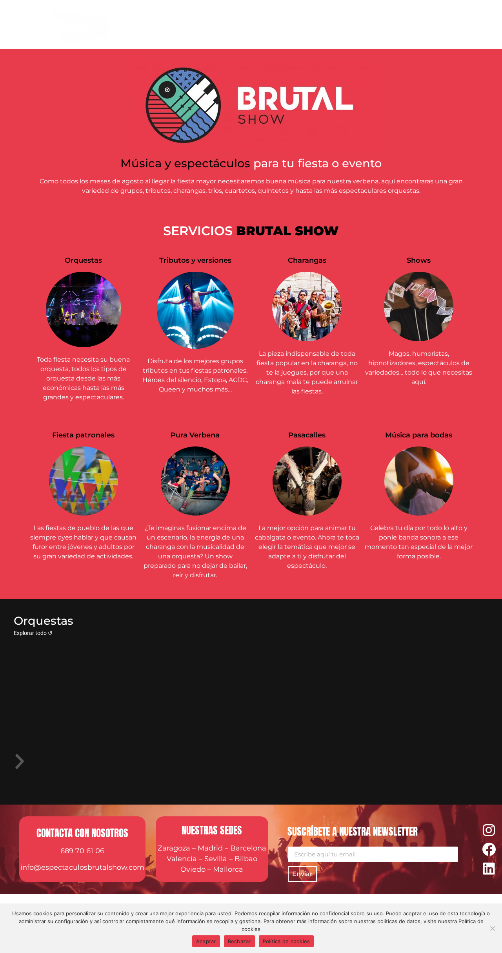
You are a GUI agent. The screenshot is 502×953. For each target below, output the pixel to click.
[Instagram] (488, 830)
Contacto (456, 25)
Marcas (281, 25)
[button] (251, 761)
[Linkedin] (488, 868)
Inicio (206, 25)
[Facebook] (488, 849)
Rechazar (239, 941)
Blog (417, 25)
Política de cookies (286, 941)
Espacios (324, 25)
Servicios (370, 25)
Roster (241, 25)
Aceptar (206, 941)
